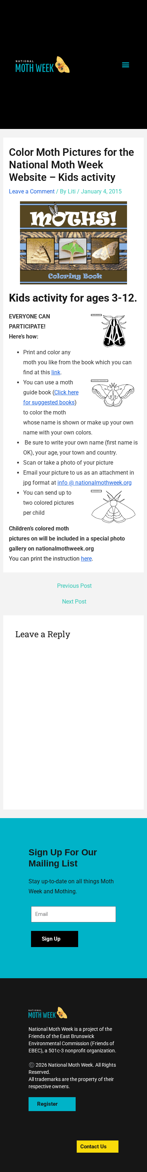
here (86, 558)
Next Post (74, 602)
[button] (43, 64)
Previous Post (74, 586)
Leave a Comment (32, 191)
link (55, 372)
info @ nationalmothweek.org (94, 482)
